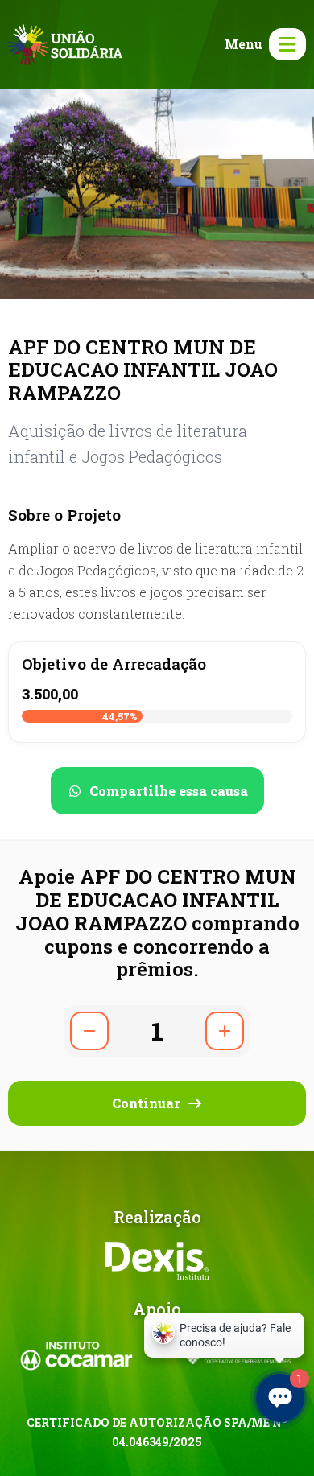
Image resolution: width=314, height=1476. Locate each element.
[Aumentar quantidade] (224, 1031)
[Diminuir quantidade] (89, 1031)
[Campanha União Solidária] (65, 43)
